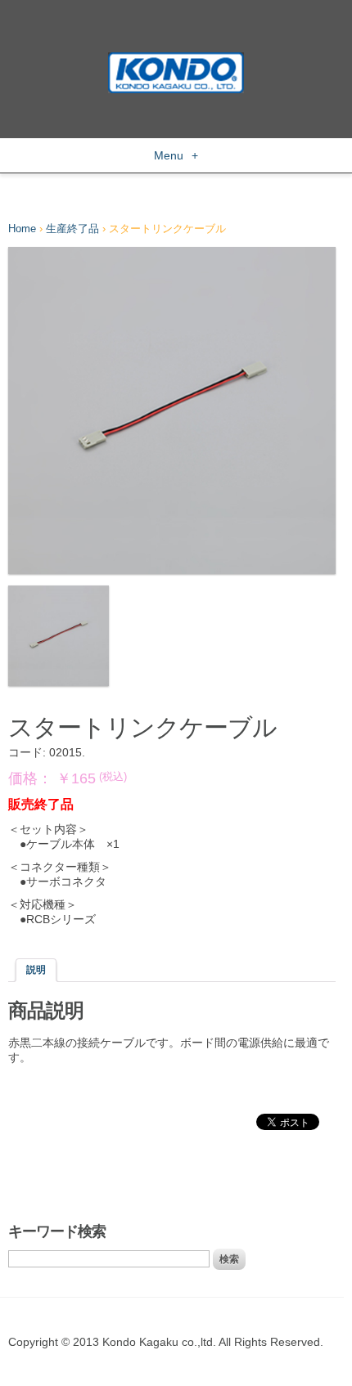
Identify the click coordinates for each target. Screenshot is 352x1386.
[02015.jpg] (58, 635)
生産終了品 (72, 228)
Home (22, 228)
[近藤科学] (176, 59)
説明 (36, 970)
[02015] (172, 410)
